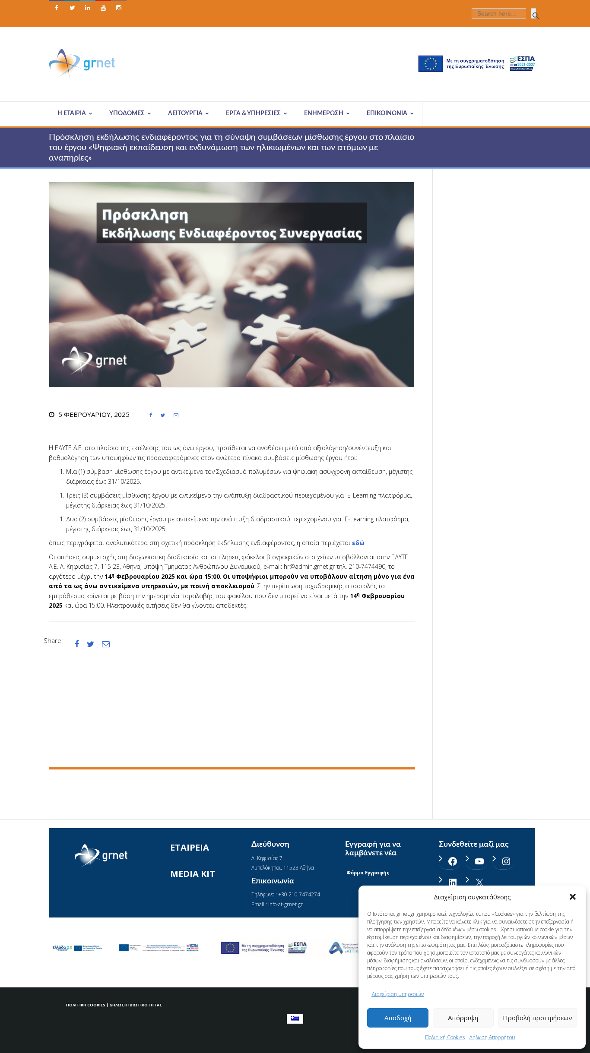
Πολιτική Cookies (445, 1037)
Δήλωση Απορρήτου (492, 1037)
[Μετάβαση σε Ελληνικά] (295, 1019)
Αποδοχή (397, 1017)
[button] (572, 896)
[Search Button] (533, 13)
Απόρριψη (463, 1017)
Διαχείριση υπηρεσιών (397, 994)
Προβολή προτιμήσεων (537, 1017)
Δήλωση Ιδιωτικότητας (135, 1005)
